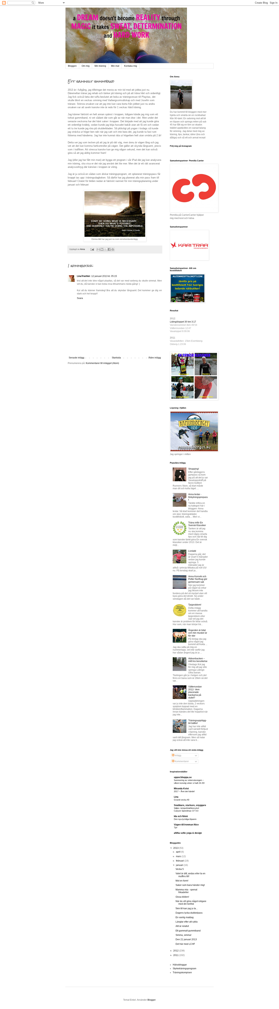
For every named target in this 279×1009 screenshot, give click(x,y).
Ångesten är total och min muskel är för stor (197, 633)
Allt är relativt (182, 926)
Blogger (151, 1000)
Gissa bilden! (182, 897)
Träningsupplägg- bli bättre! (197, 721)
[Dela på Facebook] (109, 249)
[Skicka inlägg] (92, 249)
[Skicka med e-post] (98, 249)
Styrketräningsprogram (184, 968)
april (178, 851)
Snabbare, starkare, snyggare (190, 805)
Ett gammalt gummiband (188, 930)
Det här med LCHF (185, 944)
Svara (80, 298)
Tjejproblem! (194, 604)
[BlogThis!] (102, 249)
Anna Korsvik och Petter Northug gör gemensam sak (197, 579)
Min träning (100, 66)
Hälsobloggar (180, 964)
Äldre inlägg (154, 357)
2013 (176, 848)
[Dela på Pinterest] (113, 249)
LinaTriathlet (83, 276)
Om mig (86, 66)
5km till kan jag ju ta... (187, 908)
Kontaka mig (130, 66)
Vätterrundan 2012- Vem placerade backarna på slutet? (195, 692)
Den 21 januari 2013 (186, 939)
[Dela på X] (105, 249)
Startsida (116, 357)
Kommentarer (181, 761)
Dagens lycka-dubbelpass (189, 913)
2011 (176, 955)
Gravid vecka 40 (181, 800)
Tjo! (175, 827)
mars (179, 856)
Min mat (115, 66)
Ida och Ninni (181, 816)
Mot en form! (182, 880)
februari (180, 860)
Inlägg (177, 755)
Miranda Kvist (181, 788)
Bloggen (72, 66)
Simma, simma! (183, 935)
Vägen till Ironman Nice (186, 824)
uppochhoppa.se (183, 777)
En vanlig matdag (185, 917)
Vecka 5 (180, 869)
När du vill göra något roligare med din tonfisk (191, 902)
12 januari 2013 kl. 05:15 (104, 276)
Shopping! (193, 469)
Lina (176, 797)
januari (180, 865)
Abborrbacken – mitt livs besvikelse (197, 660)
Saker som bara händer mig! (190, 885)
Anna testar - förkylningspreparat (198, 497)
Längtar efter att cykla (187, 921)
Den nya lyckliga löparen (185, 819)
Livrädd (192, 551)
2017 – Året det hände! (184, 791)
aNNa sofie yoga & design (188, 833)
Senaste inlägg (76, 357)
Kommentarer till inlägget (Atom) (102, 363)
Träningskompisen (182, 972)
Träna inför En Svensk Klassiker (197, 524)
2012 (176, 950)
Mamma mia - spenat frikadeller (186, 891)
